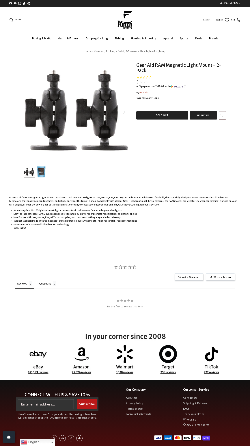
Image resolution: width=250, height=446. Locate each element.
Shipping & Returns (195, 403)
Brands (213, 38)
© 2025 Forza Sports (196, 425)
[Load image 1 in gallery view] (76, 110)
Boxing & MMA (41, 38)
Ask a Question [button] (190, 277)
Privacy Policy (134, 403)
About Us (131, 397)
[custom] (54, 438)
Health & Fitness (68, 38)
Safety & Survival (127, 51)
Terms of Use (134, 408)
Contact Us (190, 397)
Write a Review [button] (222, 277)
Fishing (119, 38)
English (33, 442)
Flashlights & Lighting (152, 51)
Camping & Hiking (96, 38)
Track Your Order (193, 414)
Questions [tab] (45, 283)
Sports (184, 38)
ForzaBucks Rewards (138, 414)
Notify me (203, 115)
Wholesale (189, 419)
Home (88, 51)
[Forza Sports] (125, 20)
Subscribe (87, 404)
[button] (161, 86)
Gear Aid (143, 92)
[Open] (9, 437)
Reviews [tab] (22, 283)
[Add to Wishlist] (222, 115)
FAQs (186, 408)
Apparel (168, 38)
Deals (198, 38)
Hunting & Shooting (143, 38)
